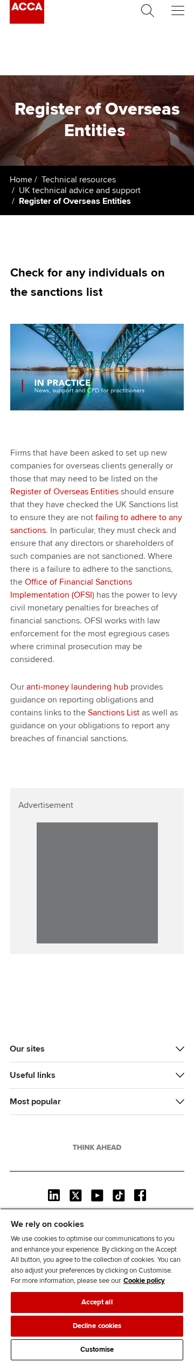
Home (21, 179)
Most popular (35, 1101)
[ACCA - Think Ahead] (27, 21)
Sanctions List (114, 712)
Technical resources (78, 179)
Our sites (27, 1048)
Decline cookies (97, 1326)
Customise (97, 1349)
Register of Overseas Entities (64, 491)
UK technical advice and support (80, 190)
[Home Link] (97, 1147)
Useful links (33, 1075)
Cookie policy (144, 1280)
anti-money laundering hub (77, 687)
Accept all (96, 1302)
